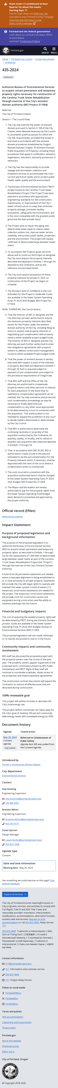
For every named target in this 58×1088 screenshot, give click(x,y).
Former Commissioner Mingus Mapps (21, 764)
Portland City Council (21, 59)
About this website (11, 1040)
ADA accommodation (12, 1016)
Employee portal (10, 1046)
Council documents (44, 59)
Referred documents (12, 516)
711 (4, 925)
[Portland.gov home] (12, 50)
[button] (45, 50)
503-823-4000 (32, 922)
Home (5, 59)
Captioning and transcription (16, 1022)
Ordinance (10, 62)
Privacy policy (9, 1027)
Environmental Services (14, 775)
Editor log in (8, 1051)
